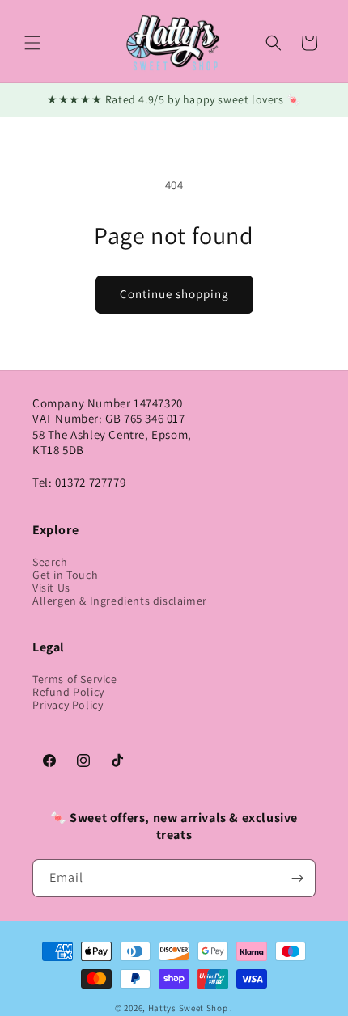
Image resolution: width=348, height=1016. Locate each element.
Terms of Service (74, 678)
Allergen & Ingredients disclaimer (119, 600)
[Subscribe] (297, 878)
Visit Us (51, 587)
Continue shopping (174, 293)
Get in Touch (65, 574)
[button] (32, 43)
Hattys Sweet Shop (188, 1008)
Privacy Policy (67, 704)
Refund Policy (68, 691)
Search (50, 561)
